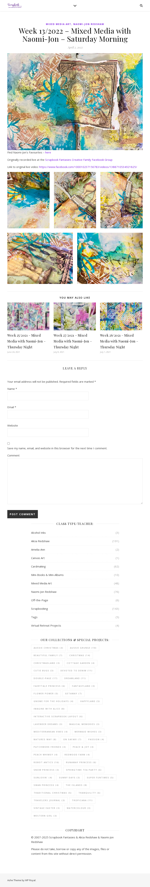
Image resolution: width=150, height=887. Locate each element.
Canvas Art (38, 558)
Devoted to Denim (77, 670)
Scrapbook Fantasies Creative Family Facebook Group (78, 160)
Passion (96, 739)
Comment (13, 455)
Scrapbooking (39, 608)
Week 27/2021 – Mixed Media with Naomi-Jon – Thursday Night (73, 341)
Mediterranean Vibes (51, 731)
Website (12, 425)
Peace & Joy (83, 746)
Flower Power (46, 693)
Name (12, 389)
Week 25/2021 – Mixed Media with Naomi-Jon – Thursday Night (26, 341)
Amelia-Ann (38, 549)
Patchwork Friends (50, 746)
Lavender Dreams (48, 724)
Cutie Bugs (44, 670)
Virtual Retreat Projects (46, 625)
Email (11, 407)
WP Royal (30, 880)
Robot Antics (46, 762)
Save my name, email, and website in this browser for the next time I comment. (57, 448)
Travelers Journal (49, 800)
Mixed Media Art (58, 24)
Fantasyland (83, 686)
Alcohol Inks (38, 532)
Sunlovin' (43, 777)
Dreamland (75, 678)
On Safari (72, 739)
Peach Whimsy (46, 754)
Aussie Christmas (48, 647)
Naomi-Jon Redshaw (88, 24)
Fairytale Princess (49, 686)
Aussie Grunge (83, 647)
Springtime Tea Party (84, 769)
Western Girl (45, 815)
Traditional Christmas (53, 792)
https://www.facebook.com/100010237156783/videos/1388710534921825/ (88, 167)
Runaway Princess (81, 762)
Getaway (73, 693)
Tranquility (89, 792)
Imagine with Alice (49, 708)
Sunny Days (69, 777)
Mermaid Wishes (88, 731)
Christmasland (47, 663)
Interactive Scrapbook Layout (58, 716)
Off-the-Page (39, 600)
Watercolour (79, 808)
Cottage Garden (81, 663)
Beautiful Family (48, 655)
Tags (34, 617)
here (48, 152)
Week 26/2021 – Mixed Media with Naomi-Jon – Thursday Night (119, 341)
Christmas (79, 655)
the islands (76, 785)
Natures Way (45, 739)
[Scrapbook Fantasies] (14, 5)
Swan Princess (46, 785)
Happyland (90, 701)
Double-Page (46, 678)
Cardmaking (38, 566)
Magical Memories (84, 724)
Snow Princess (46, 769)
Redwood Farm (77, 754)
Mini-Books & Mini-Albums (47, 575)
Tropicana (82, 800)
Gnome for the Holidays (54, 701)
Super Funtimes (100, 777)
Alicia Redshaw (40, 541)
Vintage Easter (47, 808)
